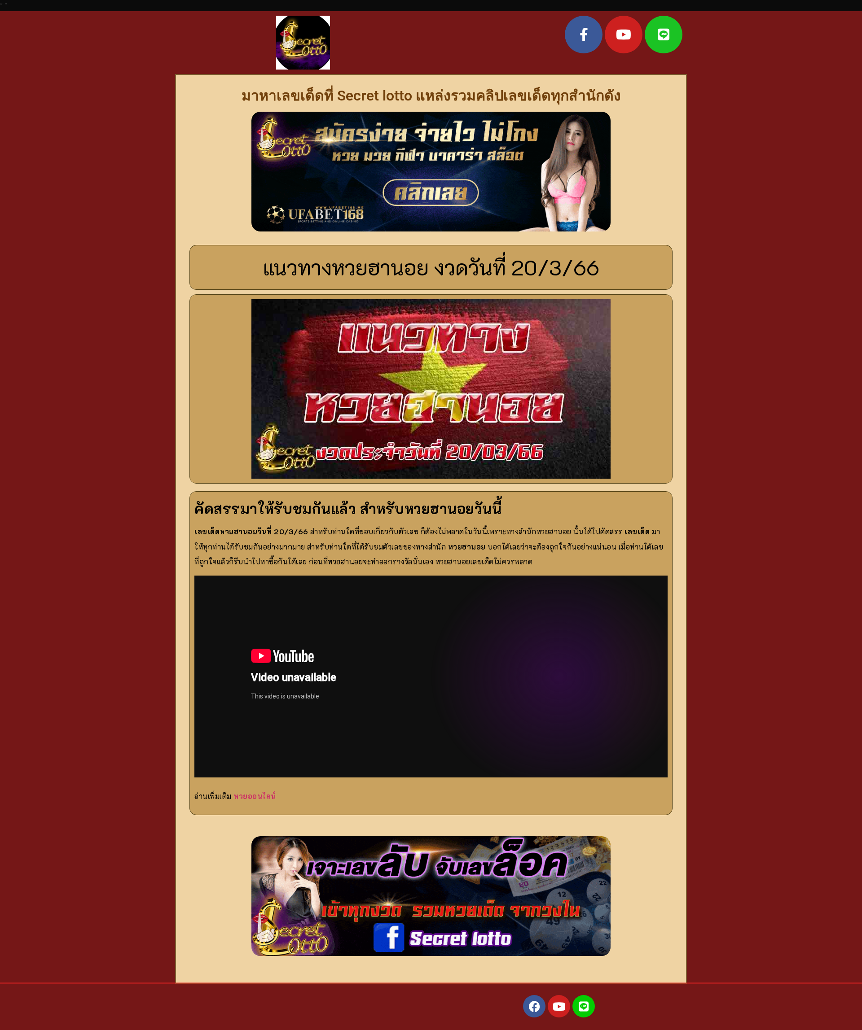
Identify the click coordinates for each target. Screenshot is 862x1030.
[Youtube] (623, 34)
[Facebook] (534, 1006)
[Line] (663, 34)
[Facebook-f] (584, 34)
